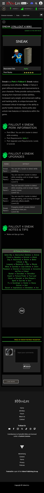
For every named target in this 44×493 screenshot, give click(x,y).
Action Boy (8, 255)
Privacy (22, 462)
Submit (27, 366)
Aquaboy (17, 257)
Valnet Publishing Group (30, 471)
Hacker (26, 283)
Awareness (17, 259)
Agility (26, 68)
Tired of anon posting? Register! (27, 340)
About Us (22, 416)
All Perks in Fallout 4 (21, 251)
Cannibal (15, 266)
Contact (22, 419)
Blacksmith (20, 264)
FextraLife (9, 471)
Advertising (22, 454)
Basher (26, 259)
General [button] (27, 9)
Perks (17, 15)
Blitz (27, 264)
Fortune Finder (20, 276)
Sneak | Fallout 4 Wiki (17, 26)
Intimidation (29, 287)
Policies (22, 465)
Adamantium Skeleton (23, 255)
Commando (25, 269)
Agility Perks (26, 15)
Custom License (24, 436)
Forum (22, 414)
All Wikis (22, 411)
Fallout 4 (22, 81)
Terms (22, 459)
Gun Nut (22, 280)
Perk (14, 81)
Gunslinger (16, 283)
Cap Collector (26, 266)
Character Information (7, 15)
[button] (24, 3)
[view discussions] (41, 15)
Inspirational (17, 287)
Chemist (16, 269)
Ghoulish (18, 278)
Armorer (26, 257)
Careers (22, 457)
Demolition (20, 273)
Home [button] (15, 9)
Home (22, 408)
